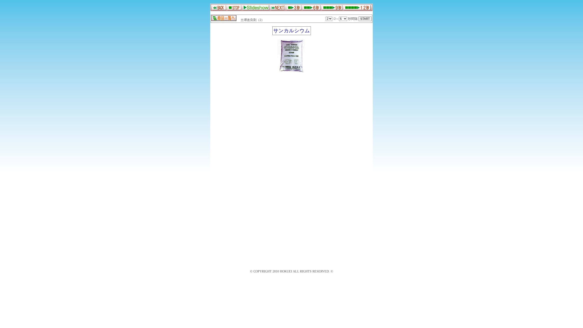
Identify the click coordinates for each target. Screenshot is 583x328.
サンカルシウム (291, 30)
